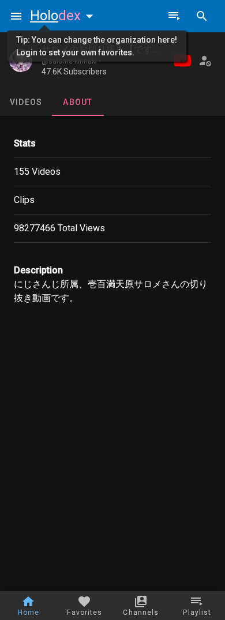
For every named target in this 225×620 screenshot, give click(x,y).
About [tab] (77, 102)
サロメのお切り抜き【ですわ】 (106, 49)
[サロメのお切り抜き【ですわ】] (20, 60)
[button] (64, 15)
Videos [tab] (26, 102)
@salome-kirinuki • (71, 61)
